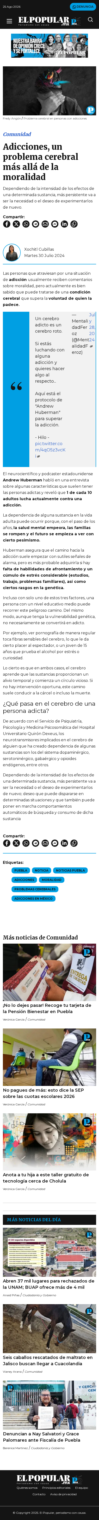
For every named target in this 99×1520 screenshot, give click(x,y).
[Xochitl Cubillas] (12, 252)
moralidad (52, 880)
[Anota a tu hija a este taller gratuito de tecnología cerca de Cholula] (49, 1142)
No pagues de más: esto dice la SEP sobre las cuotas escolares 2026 (43, 1093)
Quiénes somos (27, 1487)
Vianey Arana (12, 1371)
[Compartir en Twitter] (16, 224)
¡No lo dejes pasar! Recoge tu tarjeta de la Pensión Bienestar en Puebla (47, 1008)
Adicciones (24, 880)
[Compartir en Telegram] (35, 224)
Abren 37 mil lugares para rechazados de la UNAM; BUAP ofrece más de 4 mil (48, 1284)
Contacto (38, 1494)
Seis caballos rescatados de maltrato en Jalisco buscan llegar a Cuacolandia (48, 1360)
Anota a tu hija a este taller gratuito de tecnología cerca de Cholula (46, 1178)
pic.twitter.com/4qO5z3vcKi (50, 450)
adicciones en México (33, 898)
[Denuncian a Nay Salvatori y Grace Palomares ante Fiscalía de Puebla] (49, 1405)
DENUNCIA (84, 6)
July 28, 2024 (92, 327)
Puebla (20, 870)
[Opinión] (49, 45)
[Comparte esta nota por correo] (45, 224)
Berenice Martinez (15, 1448)
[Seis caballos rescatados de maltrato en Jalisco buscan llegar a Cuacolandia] (49, 1328)
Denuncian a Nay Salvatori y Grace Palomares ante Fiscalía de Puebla (41, 1437)
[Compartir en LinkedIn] (64, 224)
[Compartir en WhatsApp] (26, 224)
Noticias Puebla (70, 870)
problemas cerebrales (35, 889)
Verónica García (14, 1019)
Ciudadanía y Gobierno (39, 1295)
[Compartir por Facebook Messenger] (55, 224)
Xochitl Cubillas (39, 249)
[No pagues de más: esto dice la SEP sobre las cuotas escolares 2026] (49, 1057)
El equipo (81, 1487)
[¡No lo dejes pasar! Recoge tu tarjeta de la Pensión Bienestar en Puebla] (49, 972)
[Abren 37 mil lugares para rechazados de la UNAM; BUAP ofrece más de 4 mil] (49, 1252)
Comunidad (17, 134)
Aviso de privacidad (63, 1494)
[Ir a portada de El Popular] (50, 21)
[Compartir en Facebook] (7, 224)
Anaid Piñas (11, 1295)
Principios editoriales (56, 1487)
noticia (41, 870)
